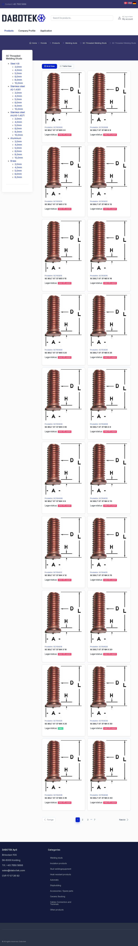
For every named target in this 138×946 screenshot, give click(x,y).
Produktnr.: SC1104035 (53, 795)
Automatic (54, 880)
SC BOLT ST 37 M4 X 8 (55, 501)
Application (46, 30)
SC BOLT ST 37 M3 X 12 (101, 204)
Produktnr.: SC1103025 (99, 350)
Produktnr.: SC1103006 (54, 127)
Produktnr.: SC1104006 (99, 424)
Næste (122, 819)
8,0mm (18, 79)
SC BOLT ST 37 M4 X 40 (101, 798)
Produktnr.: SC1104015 (98, 572)
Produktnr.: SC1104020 (99, 647)
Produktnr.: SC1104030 (99, 721)
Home (34, 43)
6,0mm (18, 76)
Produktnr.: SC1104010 (99, 498)
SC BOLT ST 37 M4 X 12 (56, 575)
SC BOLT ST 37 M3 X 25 (101, 353)
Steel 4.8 (14, 63)
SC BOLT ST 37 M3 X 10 (55, 204)
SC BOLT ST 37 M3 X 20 (56, 353)
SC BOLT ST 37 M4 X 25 (56, 724)
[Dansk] (125, 3)
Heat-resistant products (60, 874)
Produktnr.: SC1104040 (99, 795)
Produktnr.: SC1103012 (98, 201)
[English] (130, 3)
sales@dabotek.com (13, 870)
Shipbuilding (55, 885)
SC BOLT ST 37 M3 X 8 (100, 130)
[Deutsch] (134, 3)
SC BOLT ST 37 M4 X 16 (56, 649)
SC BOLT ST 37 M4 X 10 (101, 501)
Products (8, 30)
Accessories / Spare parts (61, 891)
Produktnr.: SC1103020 (53, 350)
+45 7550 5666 (19, 4)
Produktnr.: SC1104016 (53, 647)
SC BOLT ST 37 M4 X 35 (56, 798)
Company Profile (26, 30)
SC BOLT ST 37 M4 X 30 (101, 724)
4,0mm (18, 70)
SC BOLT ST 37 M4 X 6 (100, 427)
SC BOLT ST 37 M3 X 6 (55, 130)
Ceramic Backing (57, 896)
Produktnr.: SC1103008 (99, 127)
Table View (67, 66)
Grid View (50, 66)
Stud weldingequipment (60, 869)
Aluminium (15, 138)
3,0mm (18, 66)
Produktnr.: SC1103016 (99, 276)
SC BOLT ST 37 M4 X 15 (101, 575)
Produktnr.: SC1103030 (54, 424)
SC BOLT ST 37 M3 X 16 (101, 278)
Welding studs (71, 43)
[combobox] (82, 18)
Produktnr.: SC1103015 (53, 276)
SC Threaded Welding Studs (95, 43)
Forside (44, 43)
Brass (13, 160)
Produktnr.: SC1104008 (54, 498)
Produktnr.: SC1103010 (53, 201)
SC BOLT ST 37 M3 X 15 (55, 278)
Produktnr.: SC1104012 (53, 572)
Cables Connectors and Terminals (60, 903)
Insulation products (58, 863)
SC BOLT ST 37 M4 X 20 (101, 649)
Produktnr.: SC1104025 (53, 721)
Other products (57, 910)
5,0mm (18, 73)
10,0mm (19, 83)
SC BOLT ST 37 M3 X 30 (56, 427)
